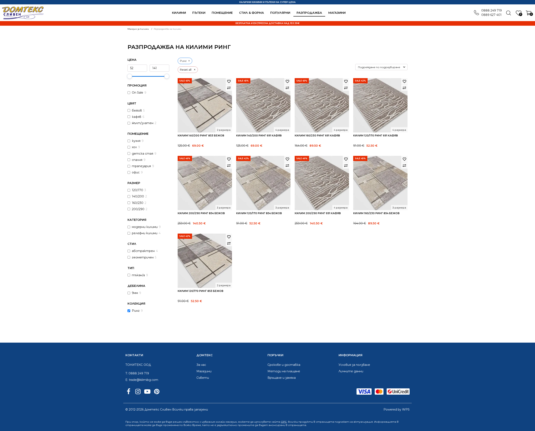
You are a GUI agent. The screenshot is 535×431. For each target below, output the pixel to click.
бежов (137, 110)
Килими (179, 13)
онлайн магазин (226, 421)
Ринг (136, 311)
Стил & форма (251, 13)
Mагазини (337, 13)
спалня (137, 160)
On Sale (137, 92)
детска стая (142, 153)
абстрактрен (143, 251)
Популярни (280, 13)
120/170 (137, 190)
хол (134, 147)
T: (126, 373)
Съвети (202, 378)
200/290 (138, 209)
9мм (135, 293)
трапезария (141, 166)
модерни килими (145, 227)
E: (126, 380)
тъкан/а (138, 275)
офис (136, 172)
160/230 (137, 203)
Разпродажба (309, 13)
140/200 (138, 196)
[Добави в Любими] (229, 81)
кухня (136, 141)
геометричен (143, 257)
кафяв (136, 117)
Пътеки (198, 13)
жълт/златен (142, 123)
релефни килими (144, 233)
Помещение (222, 13)
